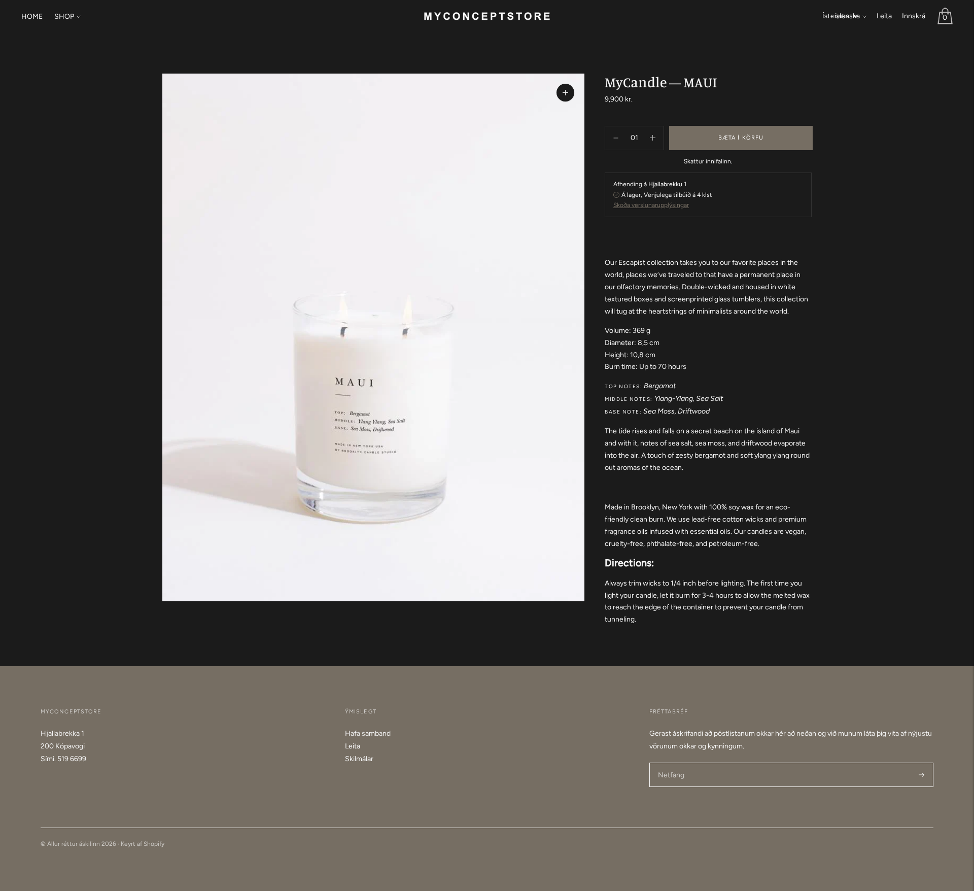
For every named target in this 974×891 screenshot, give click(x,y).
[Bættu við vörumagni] (616, 138)
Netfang (670, 762)
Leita (884, 16)
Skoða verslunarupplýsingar (651, 205)
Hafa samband (368, 733)
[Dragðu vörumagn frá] (653, 138)
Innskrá (913, 16)
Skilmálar (359, 759)
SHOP (64, 16)
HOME (32, 16)
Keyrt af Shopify (142, 843)
